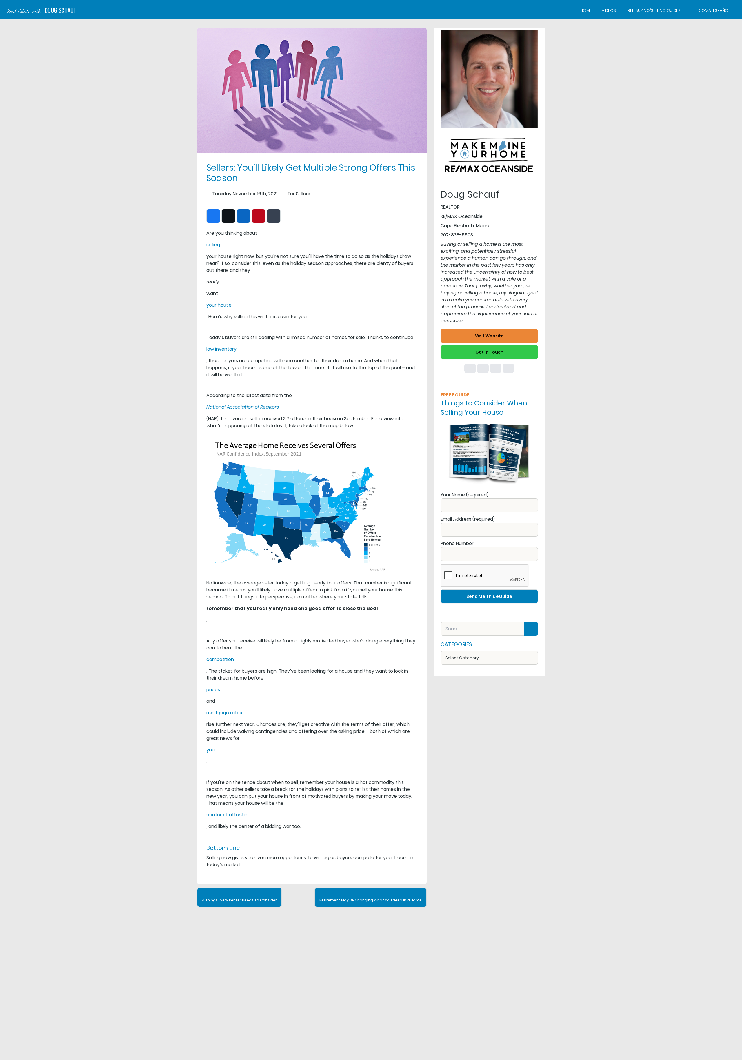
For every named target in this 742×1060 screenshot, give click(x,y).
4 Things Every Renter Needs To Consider (239, 900)
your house (219, 305)
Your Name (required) (464, 494)
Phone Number (457, 543)
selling (213, 244)
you (210, 749)
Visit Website (489, 336)
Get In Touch (489, 352)
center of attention (228, 814)
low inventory (221, 349)
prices (213, 689)
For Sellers (299, 193)
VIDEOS (609, 10)
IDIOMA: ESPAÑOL (713, 10)
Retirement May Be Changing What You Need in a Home (370, 900)
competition (220, 659)
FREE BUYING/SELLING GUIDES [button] (653, 10)
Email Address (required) (468, 519)
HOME (586, 10)
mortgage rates (224, 712)
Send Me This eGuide (489, 596)
